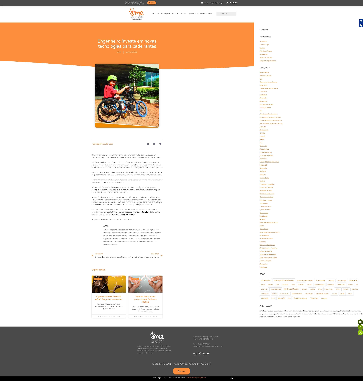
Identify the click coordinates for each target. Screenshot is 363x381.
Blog (197, 13)
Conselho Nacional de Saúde (269, 88)
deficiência (331, 284)
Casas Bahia (115, 214)
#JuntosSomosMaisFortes (305, 280)
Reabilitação (263, 54)
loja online (145, 212)
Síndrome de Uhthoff (266, 238)
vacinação (324, 298)
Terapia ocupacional (266, 251)
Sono (273, 298)
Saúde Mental (264, 229)
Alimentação (353, 280)
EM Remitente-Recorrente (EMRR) (271, 120)
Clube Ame (183, 13)
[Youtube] (208, 353)
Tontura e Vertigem (265, 261)
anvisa (263, 284)
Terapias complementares (268, 254)
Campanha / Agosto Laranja (268, 82)
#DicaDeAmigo (265, 280)
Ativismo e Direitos (265, 75)
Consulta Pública (320, 284)
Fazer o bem (328, 289)
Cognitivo (301, 284)
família (320, 289)
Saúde (262, 225)
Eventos (262, 133)
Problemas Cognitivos (266, 187)
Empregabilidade (276, 289)
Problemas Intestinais (266, 197)
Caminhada (285, 284)
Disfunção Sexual (265, 107)
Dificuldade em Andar (266, 104)
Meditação (263, 171)
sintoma (350, 293)
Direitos (350, 284)
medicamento (284, 293)
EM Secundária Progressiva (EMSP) (271, 123)
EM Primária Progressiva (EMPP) (270, 117)
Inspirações (263, 158)
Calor (277, 284)
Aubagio (270, 284)
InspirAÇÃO (265, 293)
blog (261, 79)
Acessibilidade (264, 72)
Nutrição (262, 48)
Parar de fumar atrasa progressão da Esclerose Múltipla (145, 299)
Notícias (202, 13)
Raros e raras (264, 213)
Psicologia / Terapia (266, 51)
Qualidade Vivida (265, 209)
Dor (261, 111)
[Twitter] (199, 353)
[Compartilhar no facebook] (148, 144)
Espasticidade (264, 130)
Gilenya (338, 289)
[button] (151, 2)
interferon (274, 293)
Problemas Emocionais (267, 194)
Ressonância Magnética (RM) (269, 222)
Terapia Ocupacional (266, 57)
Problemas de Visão (266, 190)
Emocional (264, 289)
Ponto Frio (125, 214)
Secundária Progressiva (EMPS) (270, 232)
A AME (174, 13)
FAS (261, 142)
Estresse (304, 289)
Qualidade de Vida (265, 206)
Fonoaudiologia (264, 44)
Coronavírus (263, 91)
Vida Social (263, 267)
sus (289, 298)
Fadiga (262, 139)
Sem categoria (264, 235)
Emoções (263, 127)
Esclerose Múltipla (162, 13)
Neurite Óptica (264, 178)
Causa (293, 284)
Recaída (262, 219)
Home (153, 13)
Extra (133, 214)
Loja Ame (191, 13)
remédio (334, 293)
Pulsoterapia (263, 203)
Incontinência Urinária (266, 155)
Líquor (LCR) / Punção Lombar (269, 162)
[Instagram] (203, 353)
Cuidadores (263, 95)
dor (357, 284)
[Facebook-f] (194, 353)
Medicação (263, 168)
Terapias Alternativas (300, 298)
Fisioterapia (263, 41)
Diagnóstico (263, 101)
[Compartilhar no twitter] (160, 144)
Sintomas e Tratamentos (267, 245)
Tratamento (314, 298)
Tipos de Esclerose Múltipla (268, 257)
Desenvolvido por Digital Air (196, 378)
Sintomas (263, 241)
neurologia (309, 293)
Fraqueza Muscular (266, 152)
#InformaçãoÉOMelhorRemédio (284, 280)
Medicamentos (297, 293)
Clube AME (263, 85)
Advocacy (331, 280)
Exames (262, 136)
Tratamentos (264, 264)
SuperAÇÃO (281, 298)
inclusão (346, 289)
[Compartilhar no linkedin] (154, 144)
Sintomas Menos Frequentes (269, 248)
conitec (309, 284)
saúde (342, 293)
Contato (209, 13)
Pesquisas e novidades (267, 184)
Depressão (263, 98)
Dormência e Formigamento (268, 114)
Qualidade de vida (322, 293)
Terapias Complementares (268, 60)
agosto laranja (342, 280)
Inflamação (355, 289)
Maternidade (263, 165)
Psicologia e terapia (266, 200)
